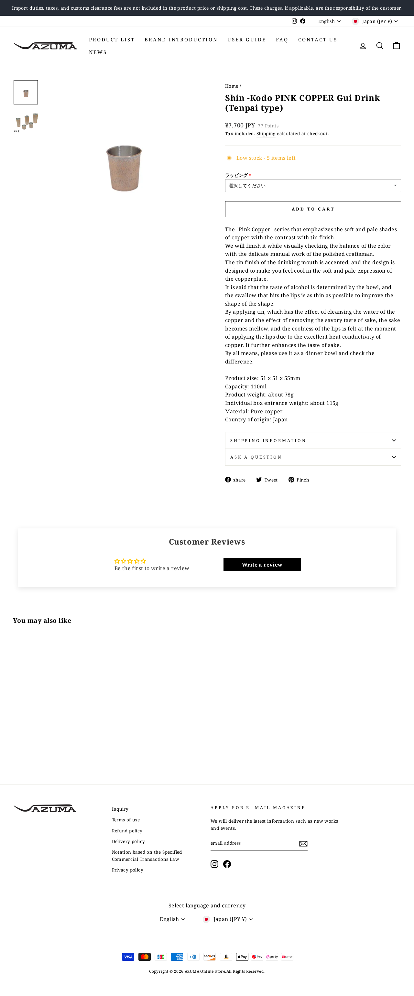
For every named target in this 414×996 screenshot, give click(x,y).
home (231, 86)
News (98, 52)
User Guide (246, 39)
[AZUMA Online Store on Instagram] (214, 864)
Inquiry (120, 809)
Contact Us (317, 39)
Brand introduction (181, 39)
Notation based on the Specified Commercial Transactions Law (147, 855)
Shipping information (268, 440)
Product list (112, 39)
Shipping (266, 133)
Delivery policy (128, 841)
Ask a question (256, 457)
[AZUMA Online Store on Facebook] (227, 864)
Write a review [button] (262, 564)
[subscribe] (303, 843)
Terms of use (126, 820)
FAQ (282, 39)
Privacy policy (128, 870)
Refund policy (127, 831)
